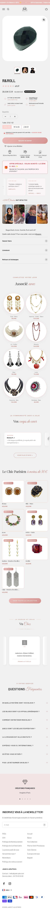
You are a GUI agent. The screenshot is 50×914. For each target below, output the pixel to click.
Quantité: (5, 112)
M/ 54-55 (16, 126)
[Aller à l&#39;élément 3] (33, 70)
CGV (3, 838)
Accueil (29, 834)
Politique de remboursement (12, 862)
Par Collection (32, 842)
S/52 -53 (7, 126)
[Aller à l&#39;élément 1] (17, 70)
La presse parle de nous (10, 850)
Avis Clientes (31, 850)
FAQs (4, 834)
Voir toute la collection (25, 601)
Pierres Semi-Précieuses (36, 846)
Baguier (30, 858)
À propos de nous (33, 854)
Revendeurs (6, 858)
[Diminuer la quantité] (5, 116)
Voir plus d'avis (24, 455)
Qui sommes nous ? (9, 854)
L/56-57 (26, 126)
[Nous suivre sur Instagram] (9, 883)
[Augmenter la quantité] (15, 116)
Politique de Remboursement (12, 842)
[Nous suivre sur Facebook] (3, 883)
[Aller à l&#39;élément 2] (25, 70)
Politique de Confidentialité (12, 846)
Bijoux (29, 838)
